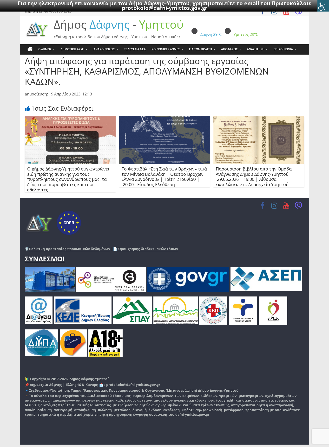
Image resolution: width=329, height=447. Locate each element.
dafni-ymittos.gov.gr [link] (192, 414)
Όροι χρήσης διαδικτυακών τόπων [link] (147, 248)
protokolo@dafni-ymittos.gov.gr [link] (164, 7)
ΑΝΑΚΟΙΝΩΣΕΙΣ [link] (104, 49)
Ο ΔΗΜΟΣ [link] (45, 49)
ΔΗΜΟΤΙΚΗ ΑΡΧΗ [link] (72, 49)
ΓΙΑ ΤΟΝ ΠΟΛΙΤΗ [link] (200, 49)
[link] (323, 6)
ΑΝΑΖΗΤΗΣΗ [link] (255, 49)
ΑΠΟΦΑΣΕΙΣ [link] (229, 49)
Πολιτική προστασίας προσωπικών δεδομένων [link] (69, 248)
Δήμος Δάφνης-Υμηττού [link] (90, 379)
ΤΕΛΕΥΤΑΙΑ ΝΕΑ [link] (135, 49)
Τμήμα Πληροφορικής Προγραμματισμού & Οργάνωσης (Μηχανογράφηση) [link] (134, 390)
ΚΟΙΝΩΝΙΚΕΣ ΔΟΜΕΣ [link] (165, 49)
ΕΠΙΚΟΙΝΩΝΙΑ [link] (283, 49)
